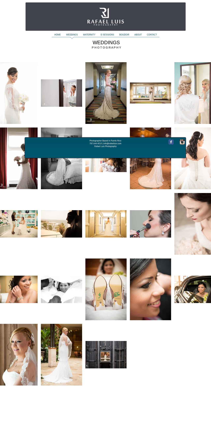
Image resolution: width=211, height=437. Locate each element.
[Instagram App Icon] (182, 142)
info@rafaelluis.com (112, 143)
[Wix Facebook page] (171, 142)
